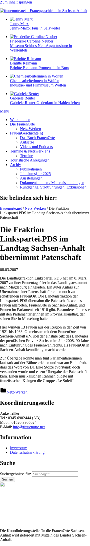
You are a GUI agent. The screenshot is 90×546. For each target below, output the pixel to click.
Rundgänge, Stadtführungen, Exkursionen (53, 187)
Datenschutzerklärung (27, 452)
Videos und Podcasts (36, 146)
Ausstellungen (31, 178)
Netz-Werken (30, 128)
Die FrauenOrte (22, 124)
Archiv (15, 164)
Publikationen (31, 169)
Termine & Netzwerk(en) (30, 151)
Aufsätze (27, 142)
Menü (4, 111)
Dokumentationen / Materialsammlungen (52, 182)
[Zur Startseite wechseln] (43, 10)
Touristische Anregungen (30, 160)
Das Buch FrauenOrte (37, 138)
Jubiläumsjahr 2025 (35, 174)
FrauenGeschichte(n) (26, 133)
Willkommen (20, 120)
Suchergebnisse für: (16, 474)
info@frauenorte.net (29, 427)
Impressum (18, 448)
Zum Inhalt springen (16, 2)
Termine (26, 156)
